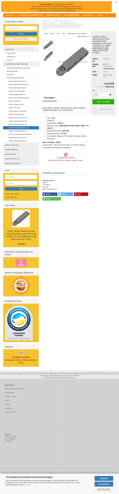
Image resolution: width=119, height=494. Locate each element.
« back (52, 33)
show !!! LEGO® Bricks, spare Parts (18, 68)
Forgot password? (11, 197)
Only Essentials (104, 484)
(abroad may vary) (108, 68)
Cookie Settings (10, 412)
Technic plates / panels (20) (17, 111)
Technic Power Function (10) (17, 118)
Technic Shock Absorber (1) (17, 124)
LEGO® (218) (9, 15)
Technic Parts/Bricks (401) (15, 78)
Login (21, 189)
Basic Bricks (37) (12, 71)
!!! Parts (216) (11, 57)
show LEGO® (11, 53)
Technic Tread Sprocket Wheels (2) (20, 134)
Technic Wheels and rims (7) (17, 137)
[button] (96, 94)
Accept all (104, 478)
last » (64, 33)
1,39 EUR (21, 244)
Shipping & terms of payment (14, 388)
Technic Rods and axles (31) (17, 121)
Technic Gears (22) (14, 101)
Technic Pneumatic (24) (16, 114)
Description (49, 97)
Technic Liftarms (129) (15, 104)
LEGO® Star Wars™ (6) (12, 159)
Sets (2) (9, 60)
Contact (7, 404)
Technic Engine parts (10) (16, 94)
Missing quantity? (10, 436)
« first (46, 33)
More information (104, 489)
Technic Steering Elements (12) (18, 128)
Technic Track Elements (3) (17, 131)
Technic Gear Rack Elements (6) (19, 98)
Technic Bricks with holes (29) (18, 84)
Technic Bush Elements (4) (17, 88)
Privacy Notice (26, 485)
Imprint (7, 400)
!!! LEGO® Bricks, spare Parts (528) (30, 15)
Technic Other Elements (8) (17, 141)
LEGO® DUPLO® (88, 15)
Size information (10, 439)
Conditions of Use (11, 396)
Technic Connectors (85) (16, 91)
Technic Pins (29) (14, 108)
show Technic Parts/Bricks (17, 81)
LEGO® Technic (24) (53, 15)
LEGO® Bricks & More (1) (13, 163)
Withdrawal (8, 408)
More (99, 15)
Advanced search (21, 39)
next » (58, 33)
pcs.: (94, 90)
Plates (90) (10, 74)
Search (21, 34)
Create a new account (12, 194)
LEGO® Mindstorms (71, 15)
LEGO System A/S (83, 36)
